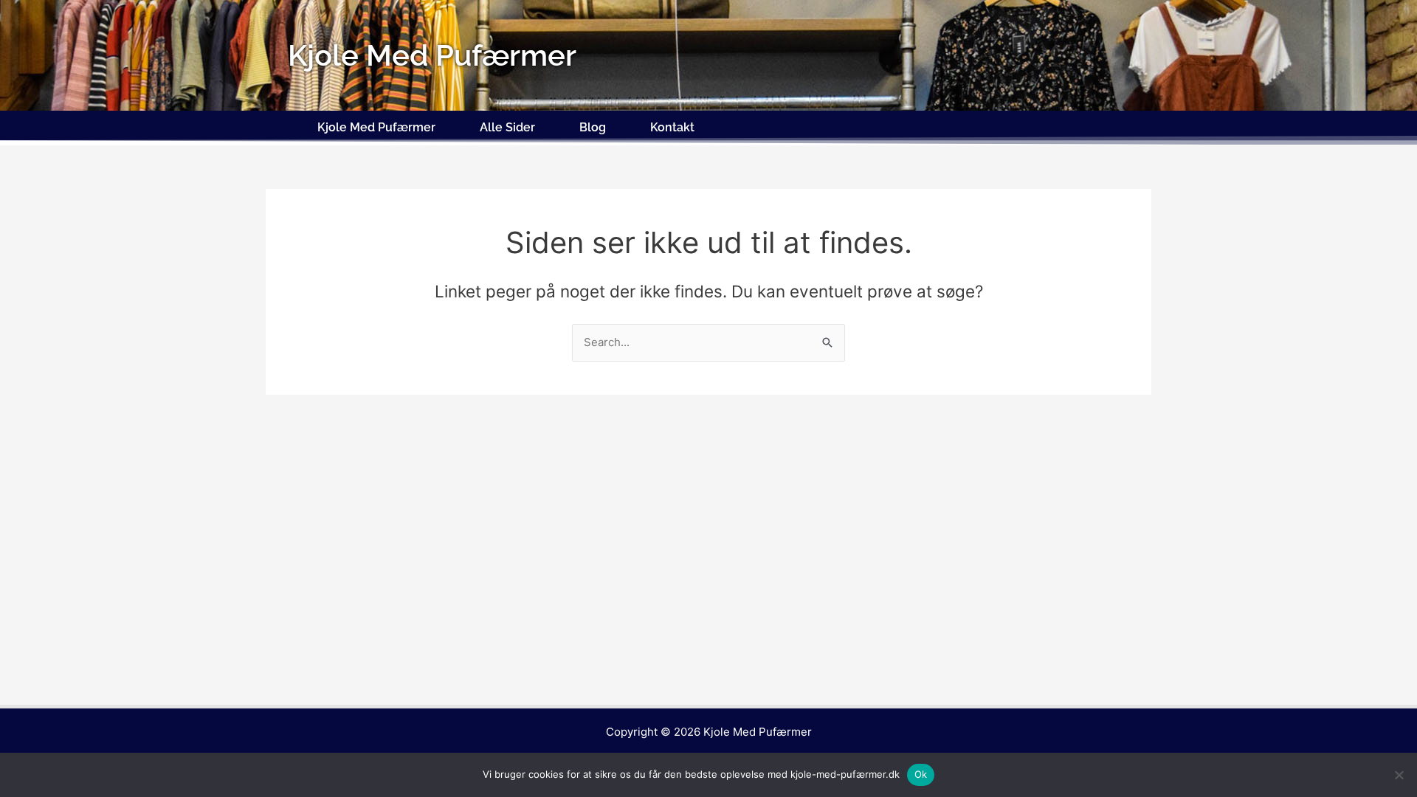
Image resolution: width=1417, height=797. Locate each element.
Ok (921, 774)
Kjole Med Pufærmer (376, 127)
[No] (1398, 774)
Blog (592, 127)
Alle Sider (507, 127)
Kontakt (672, 127)
